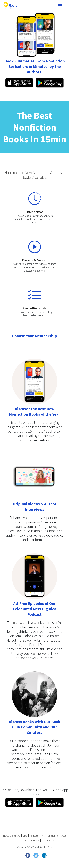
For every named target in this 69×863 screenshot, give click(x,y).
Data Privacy (48, 840)
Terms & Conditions (30, 840)
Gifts (25, 835)
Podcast (34, 835)
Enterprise (53, 835)
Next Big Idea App (11, 835)
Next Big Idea (20, 623)
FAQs (43, 835)
